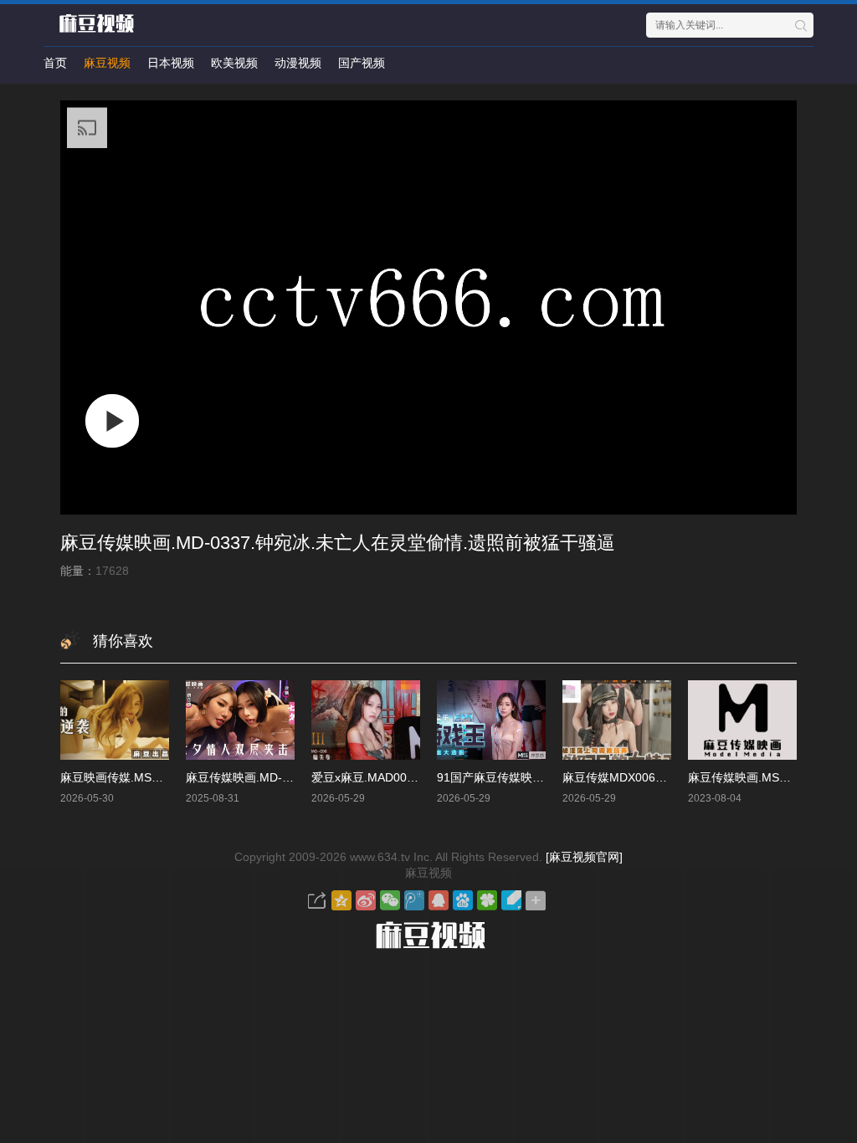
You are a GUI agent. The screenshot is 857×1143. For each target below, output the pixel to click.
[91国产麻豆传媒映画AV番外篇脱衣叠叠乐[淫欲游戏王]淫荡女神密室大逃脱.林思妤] (491, 720)
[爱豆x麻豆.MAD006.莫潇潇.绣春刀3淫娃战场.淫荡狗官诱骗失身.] (365, 720)
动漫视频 (298, 62)
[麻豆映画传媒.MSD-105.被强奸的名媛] (114, 720)
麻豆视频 (107, 62)
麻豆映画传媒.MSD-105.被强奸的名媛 (159, 777)
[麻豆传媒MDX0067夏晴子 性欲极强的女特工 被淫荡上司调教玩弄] (616, 720)
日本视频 (170, 62)
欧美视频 (234, 62)
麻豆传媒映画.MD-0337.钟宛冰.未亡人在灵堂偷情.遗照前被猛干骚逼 (337, 542)
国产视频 (361, 62)
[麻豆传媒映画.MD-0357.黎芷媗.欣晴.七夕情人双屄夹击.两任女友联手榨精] (240, 720)
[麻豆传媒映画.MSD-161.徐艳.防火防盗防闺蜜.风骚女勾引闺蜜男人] (742, 720)
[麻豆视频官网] (584, 857)
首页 (55, 62)
